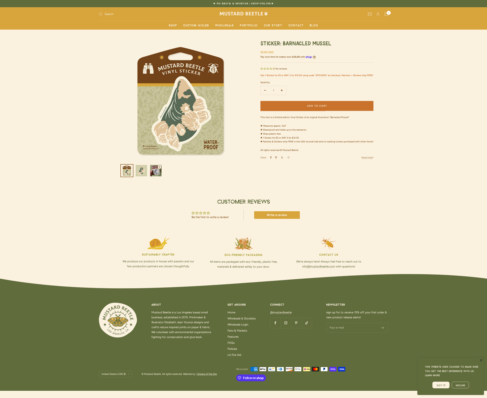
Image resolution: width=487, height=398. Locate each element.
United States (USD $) (113, 374)
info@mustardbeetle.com (318, 266)
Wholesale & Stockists (242, 318)
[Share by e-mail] (288, 157)
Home (231, 312)
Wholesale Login (238, 324)
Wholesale (224, 25)
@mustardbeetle (281, 312)
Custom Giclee (196, 25)
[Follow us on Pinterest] (296, 323)
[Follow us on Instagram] (286, 323)
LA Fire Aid (234, 355)
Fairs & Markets (237, 330)
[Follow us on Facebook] (275, 323)
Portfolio (249, 25)
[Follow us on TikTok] (307, 323)
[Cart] (386, 14)
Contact (296, 25)
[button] (267, 68)
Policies (232, 349)
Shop (173, 25)
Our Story (273, 25)
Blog (314, 25)
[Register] (382, 327)
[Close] (481, 360)
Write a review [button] (277, 215)
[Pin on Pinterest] (276, 157)
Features (233, 336)
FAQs (231, 342)
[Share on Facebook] (271, 157)
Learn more (432, 375)
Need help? (367, 157)
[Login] (378, 14)
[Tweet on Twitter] (282, 157)
